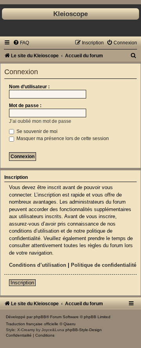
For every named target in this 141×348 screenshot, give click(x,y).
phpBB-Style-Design (83, 330)
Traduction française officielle (32, 324)
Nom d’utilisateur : (29, 86)
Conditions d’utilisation (37, 265)
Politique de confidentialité (103, 265)
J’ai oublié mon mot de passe (40, 121)
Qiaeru (69, 324)
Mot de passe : (25, 105)
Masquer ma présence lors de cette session (62, 138)
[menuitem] (21, 43)
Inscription (22, 283)
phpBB (40, 317)
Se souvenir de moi (36, 131)
